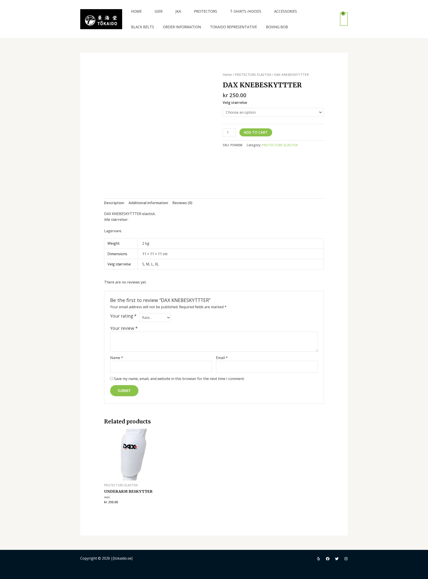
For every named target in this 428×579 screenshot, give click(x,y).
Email (222, 357)
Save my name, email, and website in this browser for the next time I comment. (179, 378)
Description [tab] (114, 202)
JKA (178, 11)
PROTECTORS (205, 11)
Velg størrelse (235, 102)
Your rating (123, 316)
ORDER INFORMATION (182, 27)
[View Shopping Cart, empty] (344, 19)
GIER (159, 11)
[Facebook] (327, 559)
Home (227, 74)
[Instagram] (346, 559)
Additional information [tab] (148, 202)
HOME (136, 11)
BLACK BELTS (142, 27)
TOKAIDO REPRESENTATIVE (233, 27)
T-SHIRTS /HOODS (245, 11)
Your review (124, 328)
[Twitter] (337, 559)
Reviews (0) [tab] (182, 202)
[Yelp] (318, 559)
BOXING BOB (277, 27)
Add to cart (256, 132)
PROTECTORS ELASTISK (253, 74)
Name (116, 357)
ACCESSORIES (285, 11)
